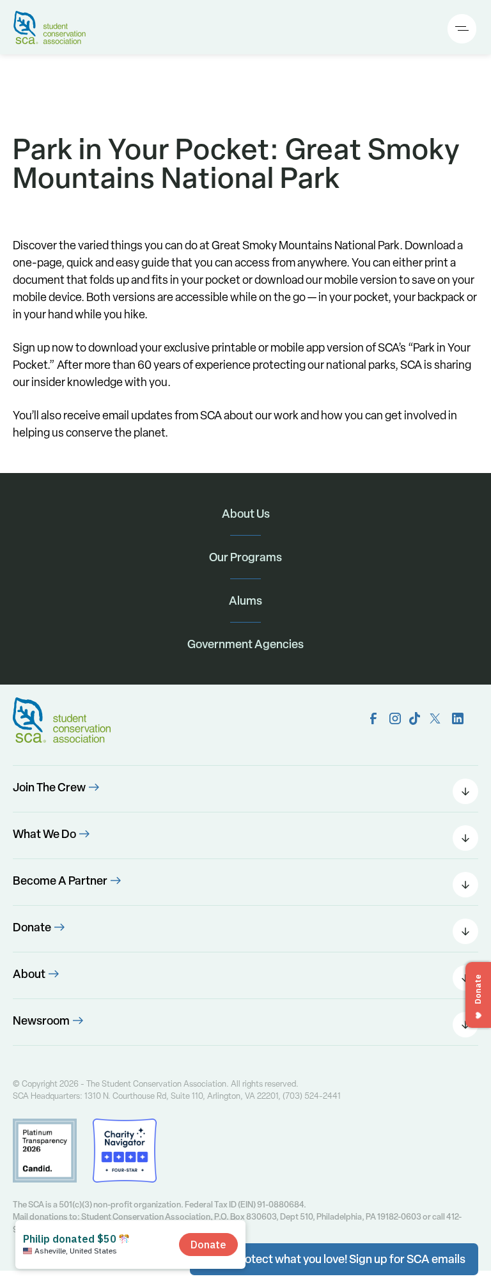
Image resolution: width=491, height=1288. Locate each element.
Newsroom (41, 1020)
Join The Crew (49, 787)
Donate (32, 927)
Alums (245, 601)
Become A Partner (60, 880)
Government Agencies (245, 644)
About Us (246, 514)
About (29, 974)
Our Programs (245, 557)
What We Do (44, 834)
